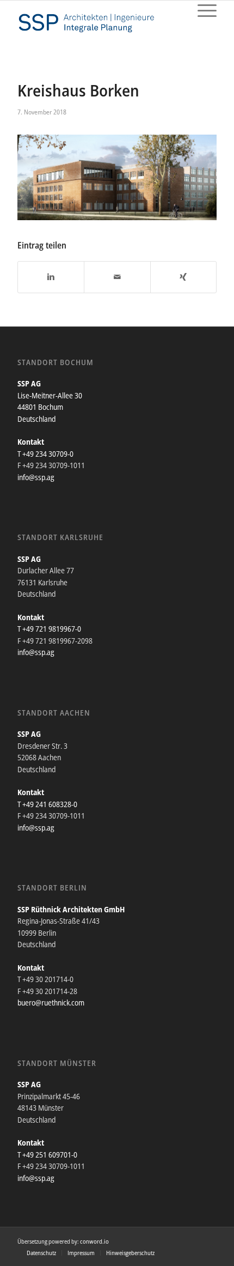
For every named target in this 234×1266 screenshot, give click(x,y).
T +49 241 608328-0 (47, 804)
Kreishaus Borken (78, 90)
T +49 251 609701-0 (47, 1154)
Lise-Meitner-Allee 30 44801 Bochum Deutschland (49, 407)
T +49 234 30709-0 (45, 454)
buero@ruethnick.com (50, 1002)
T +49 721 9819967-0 (49, 628)
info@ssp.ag (35, 477)
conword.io (94, 1241)
